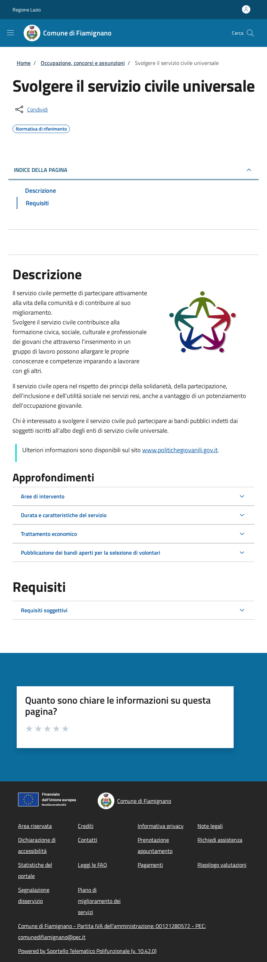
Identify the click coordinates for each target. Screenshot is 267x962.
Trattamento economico (49, 534)
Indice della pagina (40, 170)
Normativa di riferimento (41, 128)
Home (24, 63)
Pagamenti (150, 865)
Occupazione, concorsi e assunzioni (83, 63)
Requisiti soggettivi (44, 610)
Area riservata (35, 826)
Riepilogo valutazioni (221, 865)
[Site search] (250, 33)
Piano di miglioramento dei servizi (99, 901)
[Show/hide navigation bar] (10, 32)
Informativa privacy (161, 826)
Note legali (210, 826)
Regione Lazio (27, 9)
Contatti (87, 840)
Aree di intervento (42, 496)
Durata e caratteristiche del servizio (63, 515)
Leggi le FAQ (92, 865)
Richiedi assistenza (219, 840)
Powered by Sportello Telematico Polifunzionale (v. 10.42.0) (87, 951)
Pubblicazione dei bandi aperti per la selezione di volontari (90, 552)
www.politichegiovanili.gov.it (180, 450)
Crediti (86, 826)
